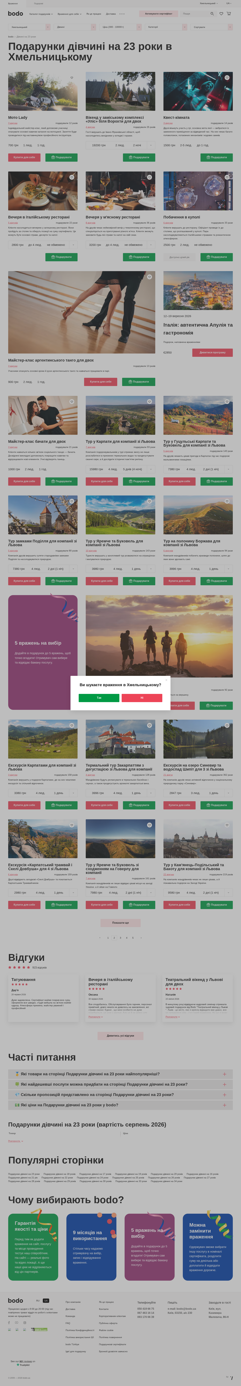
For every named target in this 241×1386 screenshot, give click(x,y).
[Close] (166, 680)
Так (99, 697)
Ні (142, 697)
